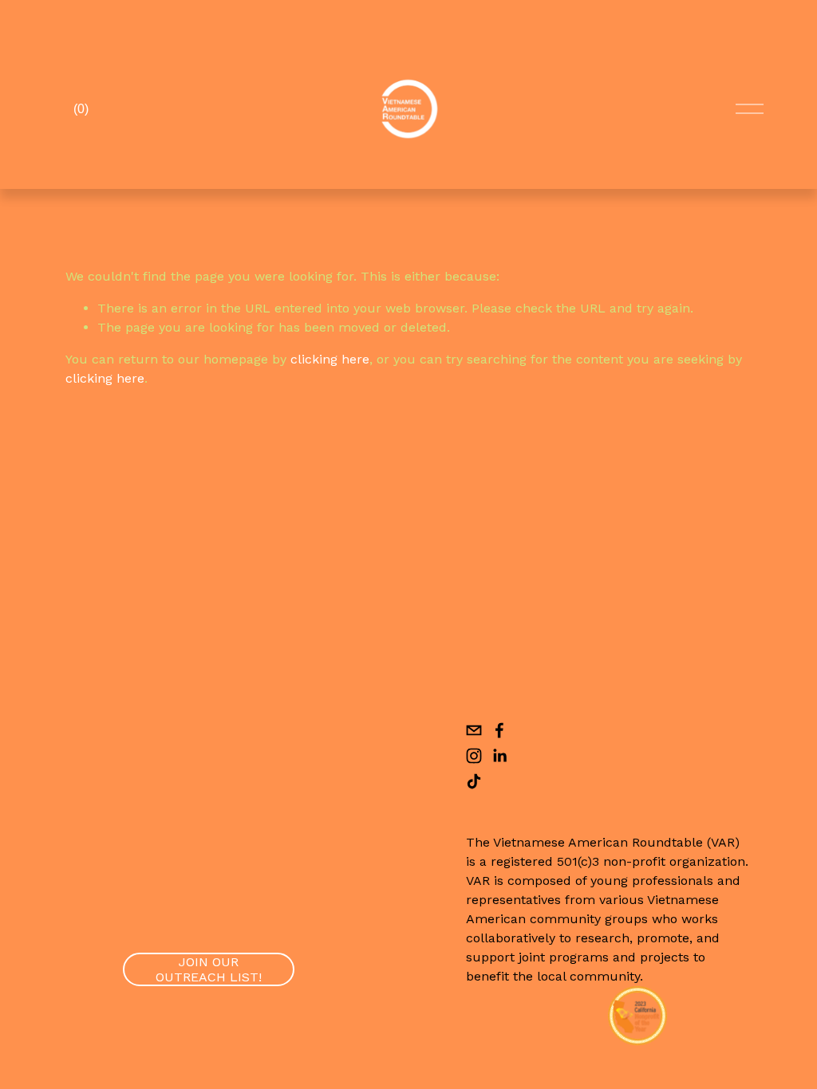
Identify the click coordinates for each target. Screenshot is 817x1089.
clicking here (329, 359)
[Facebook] (499, 730)
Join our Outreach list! (209, 969)
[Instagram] (474, 756)
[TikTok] (474, 781)
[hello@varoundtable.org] (474, 730)
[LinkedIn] (499, 756)
